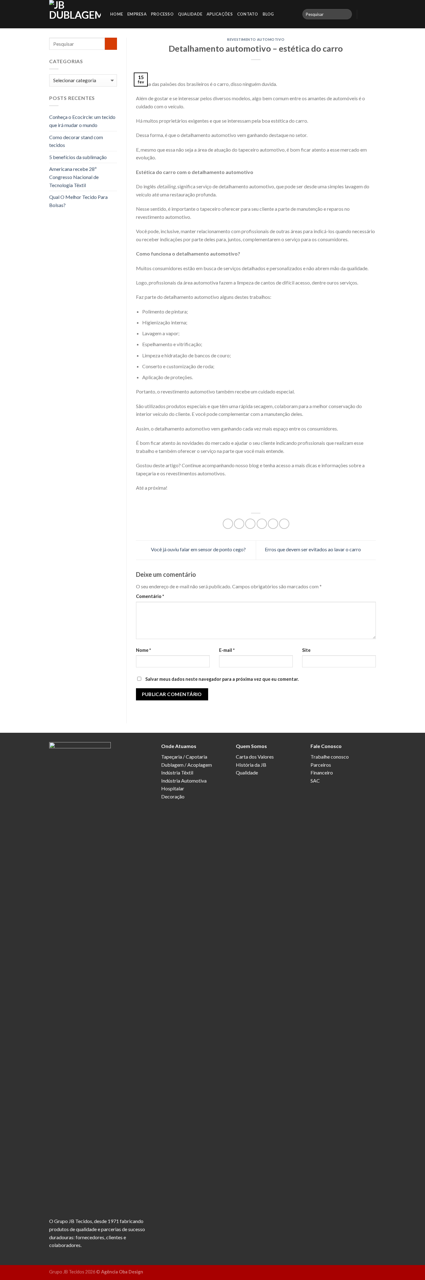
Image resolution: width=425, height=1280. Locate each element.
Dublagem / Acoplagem (186, 765)
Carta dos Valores (255, 757)
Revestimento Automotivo (255, 39)
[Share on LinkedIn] (284, 524)
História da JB (251, 765)
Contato (247, 14)
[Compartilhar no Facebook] (228, 524)
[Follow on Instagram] (371, 14)
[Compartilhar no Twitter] (239, 524)
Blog (268, 14)
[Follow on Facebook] (363, 14)
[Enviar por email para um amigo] (250, 524)
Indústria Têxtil (177, 772)
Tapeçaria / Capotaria (184, 757)
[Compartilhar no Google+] (273, 524)
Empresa (137, 14)
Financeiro (322, 772)
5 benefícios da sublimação (78, 157)
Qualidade (190, 14)
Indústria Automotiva (184, 781)
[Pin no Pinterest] (262, 524)
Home (116, 14)
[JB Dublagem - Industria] (75, 14)
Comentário (150, 596)
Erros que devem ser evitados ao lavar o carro (313, 549)
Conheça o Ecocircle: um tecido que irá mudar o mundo (82, 121)
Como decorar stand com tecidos (76, 141)
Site (306, 650)
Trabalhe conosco (330, 757)
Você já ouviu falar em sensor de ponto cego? (198, 549)
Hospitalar (172, 788)
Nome (143, 650)
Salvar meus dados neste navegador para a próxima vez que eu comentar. (222, 679)
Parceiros (321, 765)
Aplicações (220, 14)
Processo (162, 14)
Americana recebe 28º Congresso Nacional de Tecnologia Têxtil (74, 177)
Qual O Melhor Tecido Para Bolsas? (78, 201)
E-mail (227, 650)
